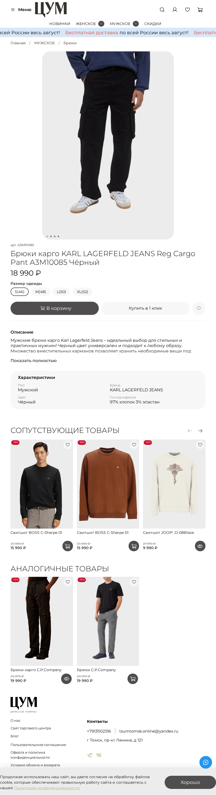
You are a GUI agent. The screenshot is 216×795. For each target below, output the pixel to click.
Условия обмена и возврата (35, 765)
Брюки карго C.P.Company (36, 669)
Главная (18, 43)
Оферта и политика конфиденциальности (30, 754)
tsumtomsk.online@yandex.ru (148, 731)
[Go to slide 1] (47, 236)
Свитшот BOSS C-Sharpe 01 (36, 532)
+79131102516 (99, 731)
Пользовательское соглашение (38, 745)
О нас (16, 721)
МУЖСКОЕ (120, 23)
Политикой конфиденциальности (47, 788)
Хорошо (190, 782)
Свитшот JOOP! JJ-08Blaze (168, 532)
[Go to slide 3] (55, 236)
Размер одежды (26, 283)
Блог (15, 736)
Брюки (70, 43)
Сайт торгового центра (31, 728)
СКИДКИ (152, 23)
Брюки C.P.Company (96, 669)
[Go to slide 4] (58, 236)
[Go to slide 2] (51, 236)
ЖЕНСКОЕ (86, 23)
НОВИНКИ (59, 23)
